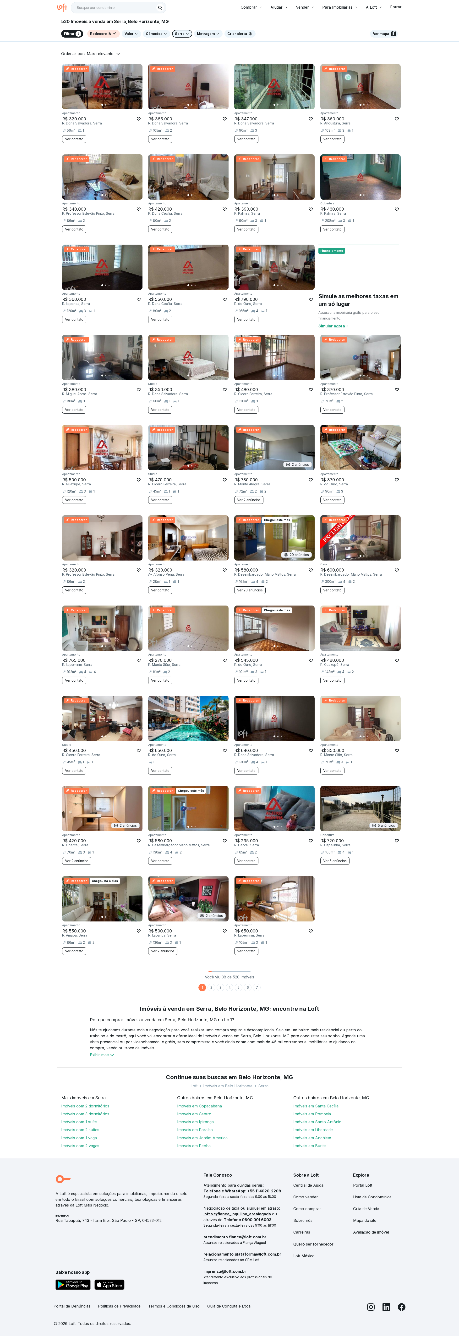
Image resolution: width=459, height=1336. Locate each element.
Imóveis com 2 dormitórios (85, 1106)
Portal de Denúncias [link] (72, 1306)
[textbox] (118, 7)
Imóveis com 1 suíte (79, 1121)
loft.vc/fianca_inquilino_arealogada (237, 1214)
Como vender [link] (305, 1197)
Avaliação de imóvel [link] (371, 1232)
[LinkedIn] (386, 1308)
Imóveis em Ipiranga (195, 1121)
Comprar (249, 7)
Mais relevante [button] (100, 53)
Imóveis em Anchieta (312, 1137)
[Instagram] (371, 1308)
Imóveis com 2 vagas (80, 1145)
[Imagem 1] (102, 105)
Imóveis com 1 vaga (79, 1137)
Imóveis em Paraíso (195, 1129)
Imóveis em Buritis (309, 1145)
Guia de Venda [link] (366, 1208)
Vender (302, 7)
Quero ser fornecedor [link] (313, 1244)
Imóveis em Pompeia (312, 1113)
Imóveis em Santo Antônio (317, 1121)
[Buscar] (160, 7)
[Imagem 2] (105, 105)
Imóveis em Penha (194, 1145)
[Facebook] (401, 1308)
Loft (194, 1085)
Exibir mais (99, 1054)
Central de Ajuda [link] (308, 1185)
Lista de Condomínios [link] (372, 1197)
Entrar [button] (396, 7)
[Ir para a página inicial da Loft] (64, 7)
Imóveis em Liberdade (313, 1129)
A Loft (371, 7)
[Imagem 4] (112, 104)
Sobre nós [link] (302, 1220)
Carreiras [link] (301, 1232)
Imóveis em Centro (194, 1113)
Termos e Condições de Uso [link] (174, 1306)
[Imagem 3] (195, 104)
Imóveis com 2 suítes (80, 1129)
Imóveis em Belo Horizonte (227, 1085)
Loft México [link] (304, 1255)
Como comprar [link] (307, 1208)
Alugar (276, 7)
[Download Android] (73, 1285)
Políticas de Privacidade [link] (119, 1306)
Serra (263, 1085)
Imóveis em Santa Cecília (316, 1106)
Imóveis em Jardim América (202, 1137)
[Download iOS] (109, 1285)
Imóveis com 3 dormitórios (85, 1113)
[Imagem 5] (115, 104)
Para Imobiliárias (337, 7)
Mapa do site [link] (364, 1220)
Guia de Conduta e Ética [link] (229, 1306)
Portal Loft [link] (362, 1185)
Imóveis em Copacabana (199, 1106)
